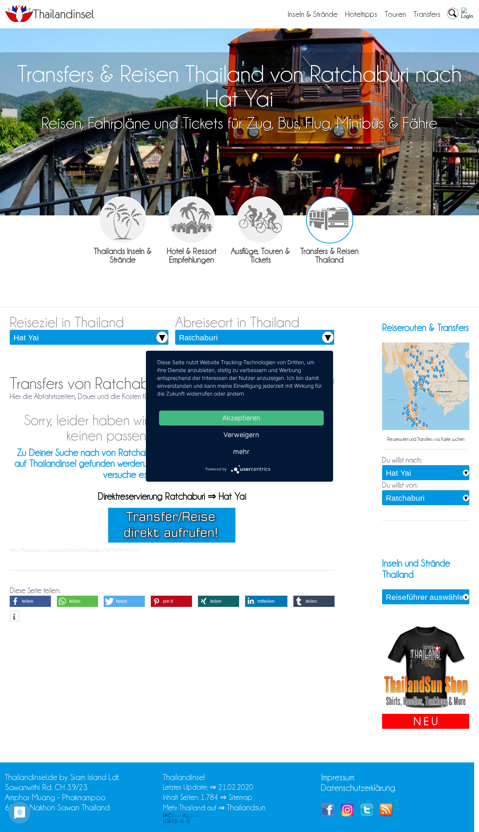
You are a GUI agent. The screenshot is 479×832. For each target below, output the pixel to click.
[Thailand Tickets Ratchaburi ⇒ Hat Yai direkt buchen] (171, 540)
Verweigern (241, 434)
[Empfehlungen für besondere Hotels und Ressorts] (191, 219)
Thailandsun (246, 807)
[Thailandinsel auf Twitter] (366, 813)
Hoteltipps (361, 14)
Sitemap (240, 797)
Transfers (427, 14)
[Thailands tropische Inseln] (50, 20)
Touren (395, 14)
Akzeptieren (241, 417)
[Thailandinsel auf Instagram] (347, 813)
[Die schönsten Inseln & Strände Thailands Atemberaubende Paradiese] (122, 219)
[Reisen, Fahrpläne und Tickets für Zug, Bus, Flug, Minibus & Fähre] (329, 219)
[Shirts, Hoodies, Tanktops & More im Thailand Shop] (425, 708)
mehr (241, 451)
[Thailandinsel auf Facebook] (327, 813)
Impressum (337, 777)
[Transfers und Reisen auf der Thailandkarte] (425, 428)
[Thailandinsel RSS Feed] (386, 813)
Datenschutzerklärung (358, 787)
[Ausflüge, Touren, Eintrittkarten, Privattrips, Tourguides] (260, 219)
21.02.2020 (235, 787)
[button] (30, 601)
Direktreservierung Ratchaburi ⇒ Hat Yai (172, 496)
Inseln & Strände (313, 14)
